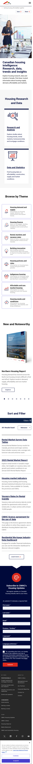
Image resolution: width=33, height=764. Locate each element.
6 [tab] (24, 398)
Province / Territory (9, 628)
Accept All (15, 760)
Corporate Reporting (23, 689)
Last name (6, 613)
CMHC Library (5, 720)
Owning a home (5, 705)
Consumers (4, 700)
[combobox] (24, 428)
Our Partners (21, 686)
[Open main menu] (29, 3)
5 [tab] (20, 398)
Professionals (6, 678)
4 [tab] (16, 398)
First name (6, 605)
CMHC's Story (21, 678)
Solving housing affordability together (14, 8)
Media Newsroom (6, 727)
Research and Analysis (13, 128)
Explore (10, 390)
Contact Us (21, 692)
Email (5, 620)
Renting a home (5, 708)
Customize (16, 755)
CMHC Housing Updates (8, 717)
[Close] (30, 743)
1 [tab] (4, 398)
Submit (10, 664)
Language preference (10, 644)
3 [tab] (12, 398)
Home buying (5, 702)
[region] (16, 752)
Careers (20, 695)
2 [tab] (8, 398)
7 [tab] (28, 398)
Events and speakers (7, 694)
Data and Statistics (16, 167)
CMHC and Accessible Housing (9, 730)
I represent (7, 636)
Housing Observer (6, 724)
